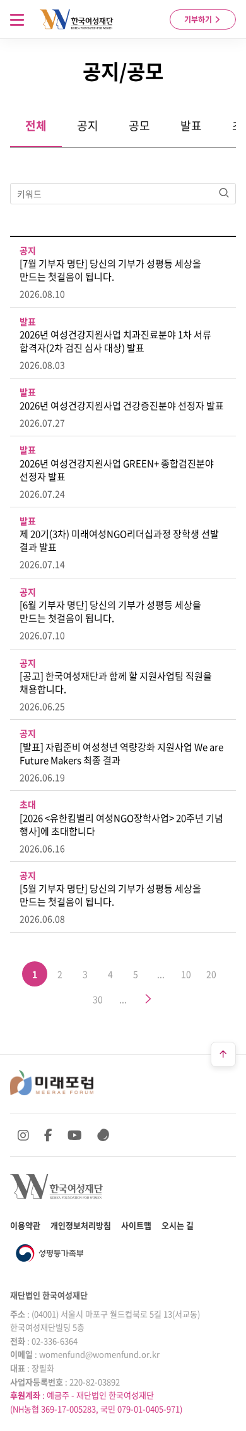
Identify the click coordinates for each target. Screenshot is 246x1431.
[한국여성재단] (77, 19)
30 (98, 999)
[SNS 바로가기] (103, 1135)
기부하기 (199, 19)
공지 (87, 125)
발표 (191, 125)
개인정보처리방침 (80, 1225)
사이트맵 (136, 1225)
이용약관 (25, 1225)
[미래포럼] (51, 1082)
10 (186, 974)
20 (211, 974)
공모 (139, 125)
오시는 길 (177, 1225)
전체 (36, 125)
